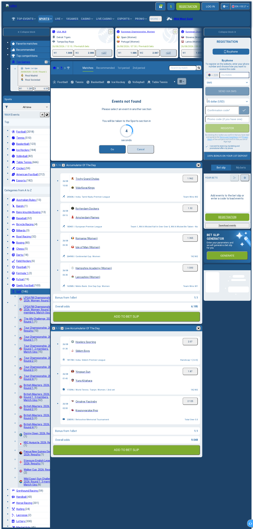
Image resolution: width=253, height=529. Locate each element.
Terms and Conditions (229, 137)
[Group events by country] (46, 114)
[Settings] (225, 6)
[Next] (63, 165)
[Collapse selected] (42, 114)
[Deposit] (171, 6)
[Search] (199, 67)
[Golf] (61, 68)
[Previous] (46, 61)
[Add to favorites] (111, 31)
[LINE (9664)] (54, 68)
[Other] (182, 81)
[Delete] (198, 165)
